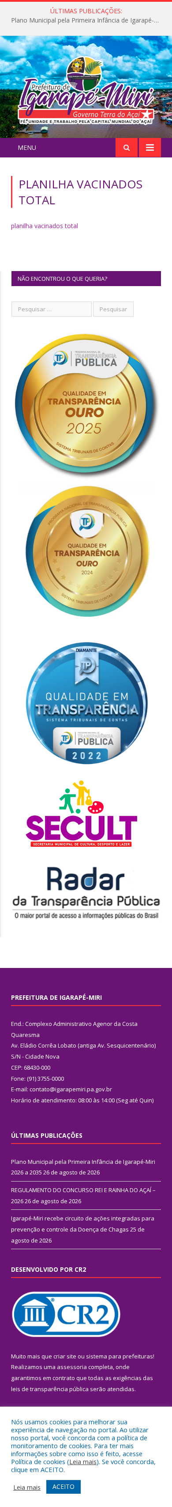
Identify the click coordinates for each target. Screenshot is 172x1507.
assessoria (72, 1367)
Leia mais (83, 1461)
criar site (64, 1356)
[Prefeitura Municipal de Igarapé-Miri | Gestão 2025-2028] (86, 88)
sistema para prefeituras (119, 1356)
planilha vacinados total (44, 226)
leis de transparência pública (50, 1389)
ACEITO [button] (63, 1486)
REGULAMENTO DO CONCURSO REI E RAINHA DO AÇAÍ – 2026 (88, 20)
